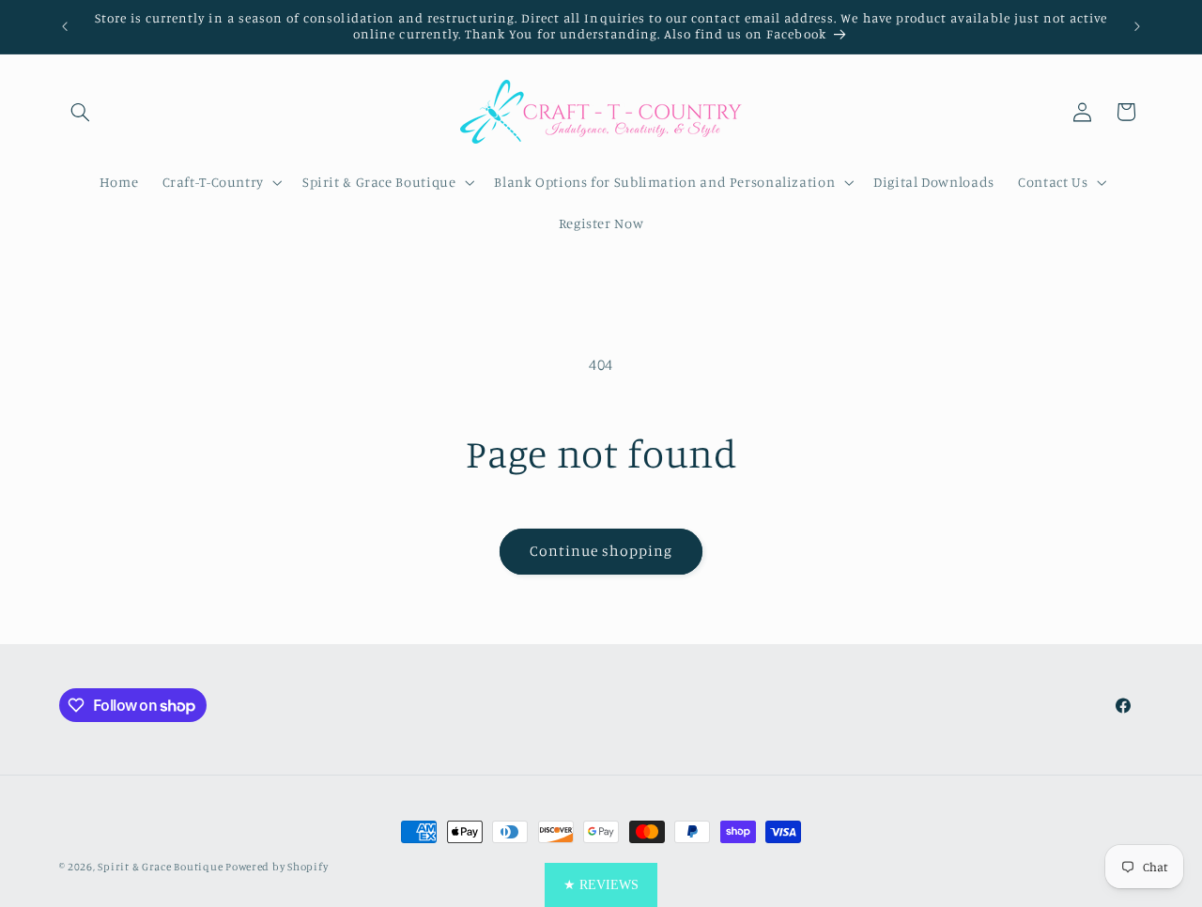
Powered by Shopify (276, 866)
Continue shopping (601, 551)
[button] (80, 111)
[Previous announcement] (64, 26)
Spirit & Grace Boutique (161, 866)
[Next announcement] (1137, 26)
